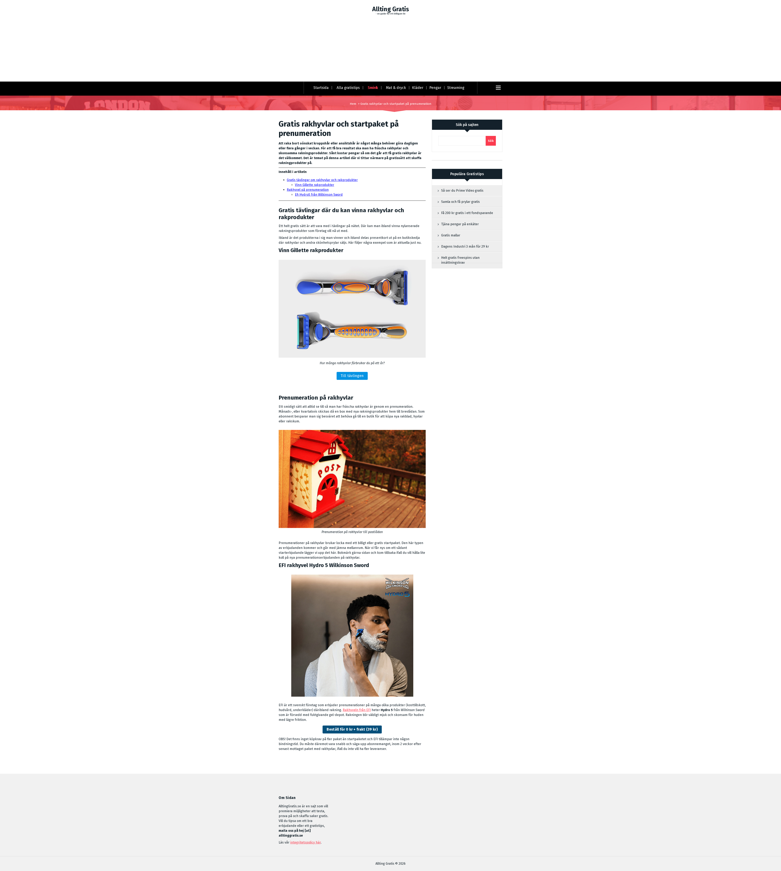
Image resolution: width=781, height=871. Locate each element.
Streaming (455, 87)
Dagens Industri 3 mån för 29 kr (465, 246)
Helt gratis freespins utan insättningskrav (460, 260)
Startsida (321, 87)
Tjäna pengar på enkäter (460, 224)
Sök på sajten (467, 124)
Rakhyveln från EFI (357, 710)
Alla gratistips (348, 87)
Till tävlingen (352, 376)
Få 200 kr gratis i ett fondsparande (467, 213)
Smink (373, 87)
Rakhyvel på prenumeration (308, 190)
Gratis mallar (450, 235)
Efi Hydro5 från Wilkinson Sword (319, 195)
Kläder (417, 87)
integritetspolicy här (305, 842)
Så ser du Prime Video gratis (462, 190)
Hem (353, 104)
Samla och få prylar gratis (460, 202)
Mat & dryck (396, 87)
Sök (491, 141)
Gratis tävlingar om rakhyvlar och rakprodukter (322, 180)
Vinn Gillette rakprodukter (314, 185)
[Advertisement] (390, 50)
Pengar (435, 87)
